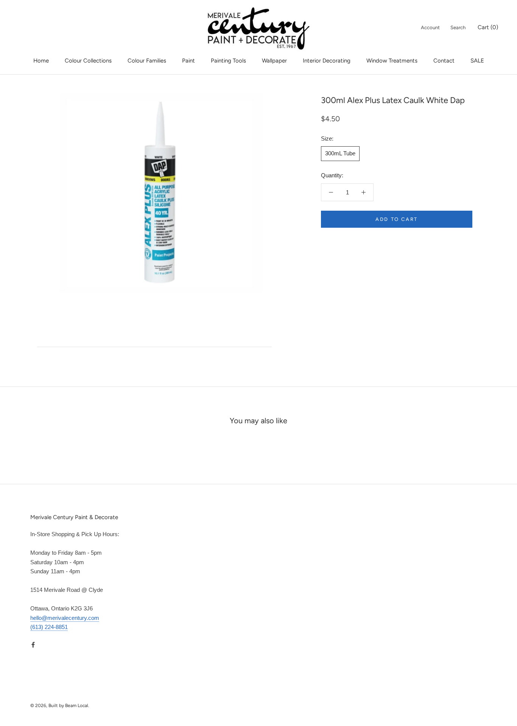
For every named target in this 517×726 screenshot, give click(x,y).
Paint (188, 60)
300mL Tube (340, 153)
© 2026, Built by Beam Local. (59, 705)
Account (430, 27)
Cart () (488, 27)
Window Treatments (391, 60)
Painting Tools (228, 60)
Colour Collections (88, 60)
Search (458, 27)
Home (41, 60)
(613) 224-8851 (49, 627)
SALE (477, 60)
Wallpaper (274, 60)
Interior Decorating (326, 60)
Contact (444, 60)
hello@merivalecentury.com (64, 618)
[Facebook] (33, 644)
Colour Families (147, 60)
